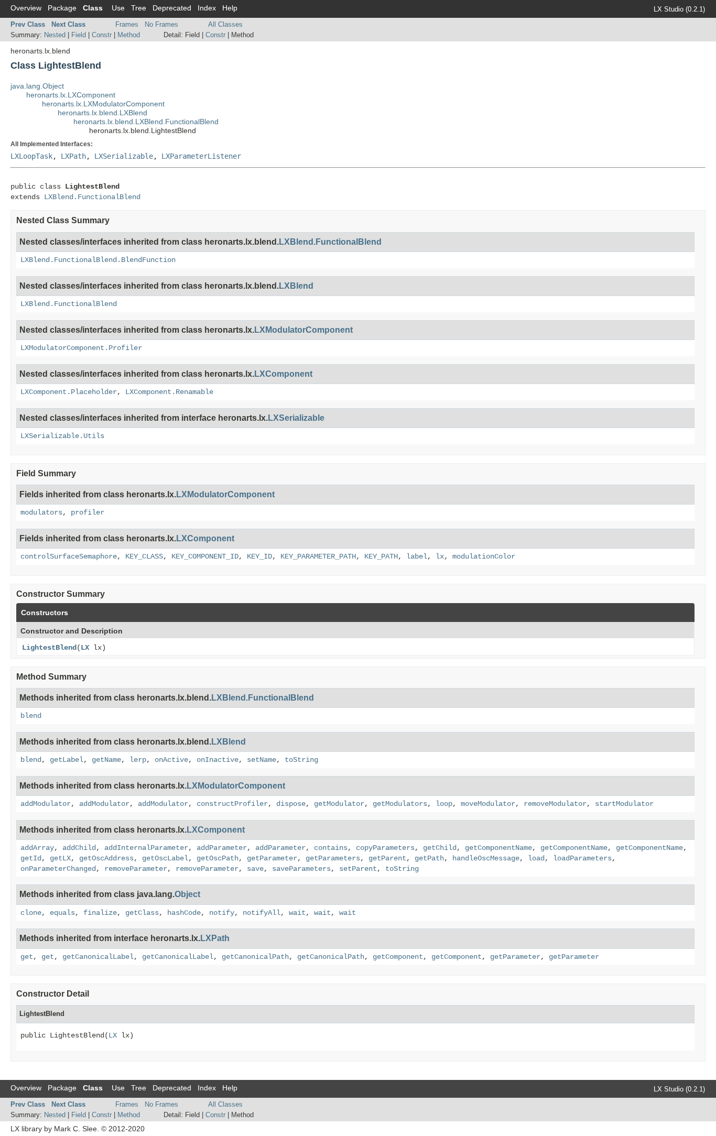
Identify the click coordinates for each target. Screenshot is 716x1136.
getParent (387, 858)
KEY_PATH (381, 556)
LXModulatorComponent (303, 329)
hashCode (184, 913)
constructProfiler (232, 804)
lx (440, 556)
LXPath (73, 156)
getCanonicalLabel (98, 957)
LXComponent (283, 373)
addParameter (222, 848)
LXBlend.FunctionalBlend (92, 197)
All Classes (225, 24)
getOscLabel (165, 858)
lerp (137, 760)
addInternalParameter (146, 848)
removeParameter (135, 869)
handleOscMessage (485, 858)
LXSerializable (123, 156)
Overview (25, 8)
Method (128, 35)
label (416, 556)
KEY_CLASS (144, 556)
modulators (41, 512)
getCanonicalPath (255, 957)
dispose (291, 804)
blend (30, 716)
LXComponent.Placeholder (68, 392)
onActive (171, 760)
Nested (55, 35)
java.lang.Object (37, 86)
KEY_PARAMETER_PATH (318, 556)
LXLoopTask (31, 156)
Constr (102, 35)
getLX (60, 858)
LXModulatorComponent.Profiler (81, 348)
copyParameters (385, 848)
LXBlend (296, 285)
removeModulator (555, 804)
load (536, 858)
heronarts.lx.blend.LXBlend (102, 112)
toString (301, 760)
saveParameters (301, 869)
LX (85, 647)
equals (62, 913)
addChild (79, 848)
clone (30, 913)
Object (187, 894)
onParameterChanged (58, 869)
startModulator (624, 804)
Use (118, 8)
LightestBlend (49, 647)
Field (78, 35)
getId (30, 858)
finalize (100, 913)
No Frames (161, 24)
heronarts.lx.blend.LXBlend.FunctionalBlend (146, 121)
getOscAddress (106, 858)
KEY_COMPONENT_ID (204, 556)
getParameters (333, 858)
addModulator (45, 804)
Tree (138, 8)
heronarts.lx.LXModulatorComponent (103, 104)
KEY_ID (259, 556)
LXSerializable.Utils (62, 436)
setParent (358, 869)
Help (229, 8)
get (26, 957)
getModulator (339, 804)
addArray (37, 848)
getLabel (66, 760)
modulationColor (483, 556)
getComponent (398, 957)
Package (62, 8)
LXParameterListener (201, 156)
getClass (142, 913)
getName (106, 760)
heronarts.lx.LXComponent (70, 95)
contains (331, 848)
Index (207, 8)
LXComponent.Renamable (169, 392)
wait (297, 913)
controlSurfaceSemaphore (68, 556)
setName (261, 760)
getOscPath (217, 858)
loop (444, 804)
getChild (440, 848)
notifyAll (261, 913)
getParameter (272, 858)
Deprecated (172, 8)
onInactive (217, 760)
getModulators (400, 804)
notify (221, 913)
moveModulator (488, 804)
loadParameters (582, 858)
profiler (87, 512)
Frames (126, 24)
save (255, 869)
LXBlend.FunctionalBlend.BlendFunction (98, 260)
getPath (429, 858)
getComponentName (498, 848)
